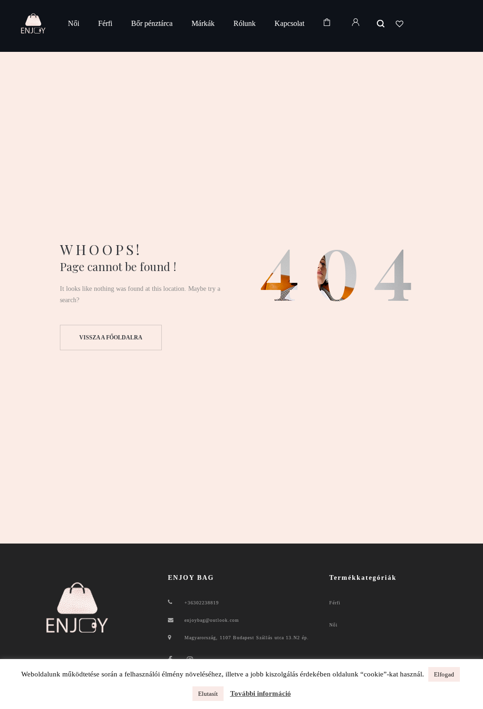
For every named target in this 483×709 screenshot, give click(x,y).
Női (333, 624)
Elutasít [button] (208, 693)
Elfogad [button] (444, 674)
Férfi (335, 602)
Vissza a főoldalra (110, 337)
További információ (260, 693)
